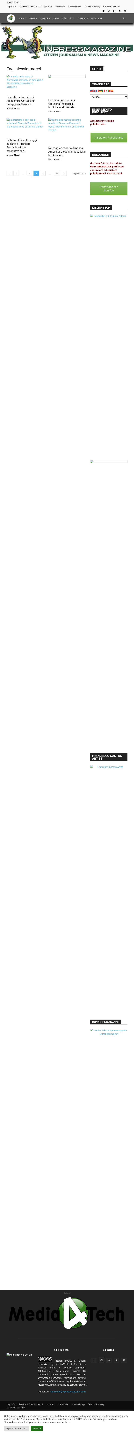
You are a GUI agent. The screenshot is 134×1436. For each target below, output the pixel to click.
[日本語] (106, 90)
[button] (123, 18)
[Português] (109, 90)
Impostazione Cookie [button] (16, 1428)
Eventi (56, 18)
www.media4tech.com (49, 1377)
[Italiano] (103, 90)
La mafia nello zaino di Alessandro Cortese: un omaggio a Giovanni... (21, 100)
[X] (125, 11)
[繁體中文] (91, 90)
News (32, 18)
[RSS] (119, 11)
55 (57, 173)
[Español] (112, 90)
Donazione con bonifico (109, 188)
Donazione (96, 18)
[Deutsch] (100, 90)
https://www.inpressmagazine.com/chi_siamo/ (62, 1384)
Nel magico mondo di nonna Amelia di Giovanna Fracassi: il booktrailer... (67, 151)
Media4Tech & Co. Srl (68, 1364)
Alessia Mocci (13, 108)
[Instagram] (108, 11)
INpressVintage (74, 6)
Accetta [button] (37, 1428)
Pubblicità (66, 18)
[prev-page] (9, 173)
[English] (94, 90)
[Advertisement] (108, 730)
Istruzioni (48, 6)
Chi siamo (81, 18)
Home (21, 18)
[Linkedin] (114, 11)
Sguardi (44, 18)
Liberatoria (60, 6)
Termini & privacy (92, 6)
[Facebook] (103, 11)
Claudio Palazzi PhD (111, 6)
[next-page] (64, 173)
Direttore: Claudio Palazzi (30, 6)
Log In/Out (11, 6)
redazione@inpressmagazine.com (68, 1391)
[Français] (97, 90)
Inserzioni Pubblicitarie (109, 137)
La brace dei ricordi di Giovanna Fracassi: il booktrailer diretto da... (62, 104)
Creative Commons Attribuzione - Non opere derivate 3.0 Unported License (62, 1371)
